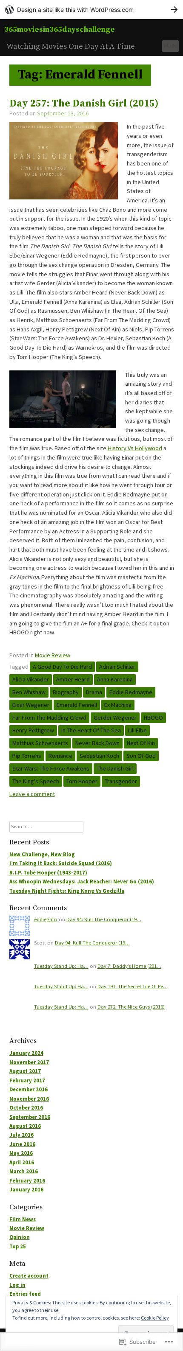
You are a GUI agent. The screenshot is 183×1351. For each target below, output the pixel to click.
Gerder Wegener (115, 717)
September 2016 (29, 1117)
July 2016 (21, 1135)
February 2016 (27, 1180)
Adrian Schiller (117, 666)
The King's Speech (35, 781)
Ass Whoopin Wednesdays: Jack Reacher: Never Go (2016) (81, 881)
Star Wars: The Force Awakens (50, 768)
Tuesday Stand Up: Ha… (61, 966)
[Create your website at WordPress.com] (91, 9)
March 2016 (23, 1171)
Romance (60, 756)
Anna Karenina (115, 679)
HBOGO (153, 717)
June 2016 (22, 1144)
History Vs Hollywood (135, 448)
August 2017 (25, 1071)
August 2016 (25, 1126)
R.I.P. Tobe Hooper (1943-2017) (48, 872)
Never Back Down (97, 743)
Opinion (19, 1237)
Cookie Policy (155, 1318)
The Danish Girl (115, 768)
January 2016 (26, 1189)
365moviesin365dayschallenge (59, 29)
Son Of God (141, 756)
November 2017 (29, 1062)
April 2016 (21, 1162)
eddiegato (45, 919)
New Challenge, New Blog (42, 854)
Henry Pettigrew (33, 730)
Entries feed (25, 1294)
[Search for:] (46, 826)
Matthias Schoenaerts (40, 743)
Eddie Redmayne (130, 692)
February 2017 (27, 1080)
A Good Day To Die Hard (62, 666)
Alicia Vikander (30, 679)
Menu (170, 45)
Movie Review (52, 655)
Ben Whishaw (29, 692)
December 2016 (28, 1089)
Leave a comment (32, 794)
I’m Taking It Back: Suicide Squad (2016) (60, 863)
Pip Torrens (26, 756)
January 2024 (26, 1053)
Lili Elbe (137, 730)
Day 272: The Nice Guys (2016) (131, 1006)
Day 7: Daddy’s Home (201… (129, 966)
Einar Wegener (30, 705)
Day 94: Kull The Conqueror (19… (103, 919)
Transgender (121, 781)
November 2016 (29, 1099)
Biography (66, 692)
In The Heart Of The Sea (91, 730)
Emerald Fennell (77, 705)
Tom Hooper (81, 781)
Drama (94, 692)
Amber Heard (73, 679)
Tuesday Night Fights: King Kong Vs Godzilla (66, 891)
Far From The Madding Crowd (49, 717)
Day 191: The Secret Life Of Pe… (132, 986)
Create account (29, 1276)
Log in (17, 1285)
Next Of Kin (141, 743)
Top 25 (17, 1246)
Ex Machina (118, 705)
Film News (22, 1219)
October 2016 (26, 1107)
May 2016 (21, 1153)
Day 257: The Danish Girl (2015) (84, 104)
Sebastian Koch (99, 756)
